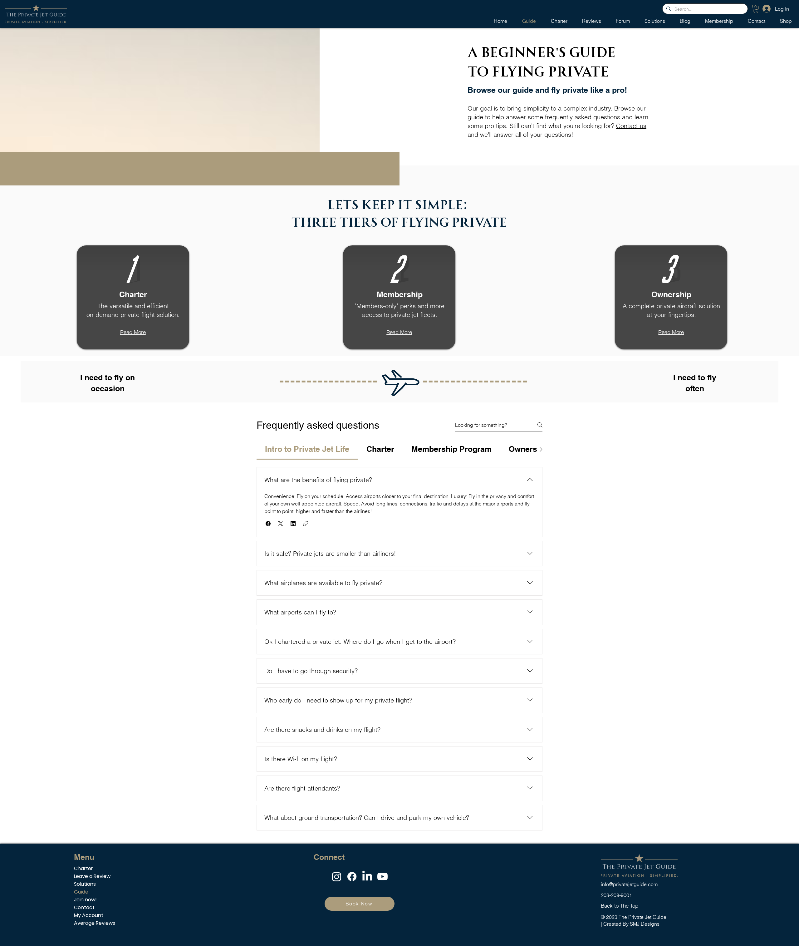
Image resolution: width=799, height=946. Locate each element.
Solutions (85, 884)
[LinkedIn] (367, 876)
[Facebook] (352, 876)
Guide (81, 891)
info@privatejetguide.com (629, 884)
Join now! (85, 899)
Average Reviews (94, 923)
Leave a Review (92, 876)
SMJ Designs (644, 924)
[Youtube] (382, 876)
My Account (88, 915)
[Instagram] (337, 876)
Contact (84, 907)
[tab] (307, 449)
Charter (83, 868)
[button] (755, 8)
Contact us (631, 126)
